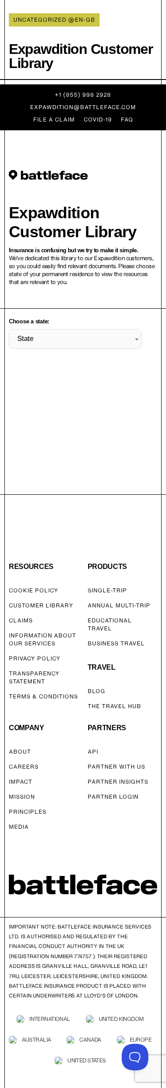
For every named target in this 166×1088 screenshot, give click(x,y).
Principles (27, 811)
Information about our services (42, 639)
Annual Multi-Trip (119, 605)
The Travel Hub (114, 706)
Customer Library (41, 605)
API (93, 751)
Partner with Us (116, 766)
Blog (96, 691)
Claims (21, 620)
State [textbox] (25, 338)
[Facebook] (13, 908)
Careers (24, 766)
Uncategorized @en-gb (54, 19)
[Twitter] (24, 908)
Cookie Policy (33, 590)
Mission (22, 796)
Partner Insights (118, 781)
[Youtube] (46, 908)
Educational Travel (110, 624)
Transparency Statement (34, 677)
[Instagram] (35, 908)
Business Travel (116, 643)
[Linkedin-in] (58, 908)
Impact (20, 781)
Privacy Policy (35, 658)
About (20, 751)
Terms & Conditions (43, 696)
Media (19, 826)
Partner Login (113, 796)
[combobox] (75, 339)
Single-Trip (107, 590)
